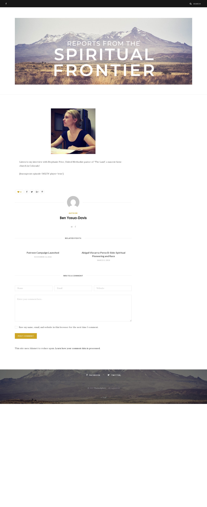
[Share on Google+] (37, 191)
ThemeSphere (100, 388)
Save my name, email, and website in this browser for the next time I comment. (58, 327)
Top (104, 397)
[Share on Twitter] (7, 121)
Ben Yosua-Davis (73, 217)
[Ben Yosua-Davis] (103, 51)
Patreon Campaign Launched (43, 252)
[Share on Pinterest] (42, 191)
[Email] (7, 129)
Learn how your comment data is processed (77, 348)
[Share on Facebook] (7, 114)
